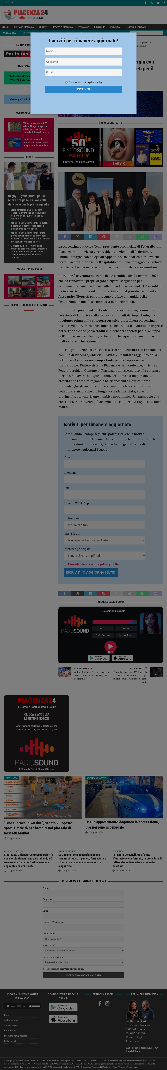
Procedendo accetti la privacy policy (85, 82)
